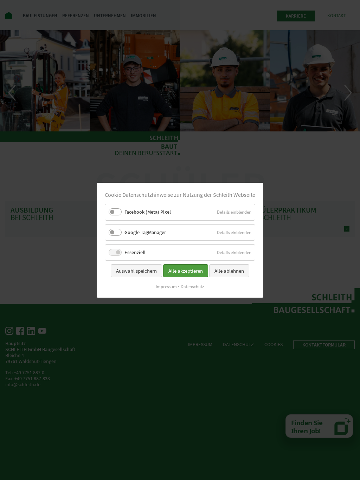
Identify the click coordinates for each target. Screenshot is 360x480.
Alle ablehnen (229, 270)
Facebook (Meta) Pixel (147, 212)
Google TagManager (145, 232)
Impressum (166, 287)
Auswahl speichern (136, 270)
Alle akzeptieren (185, 270)
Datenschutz (192, 287)
